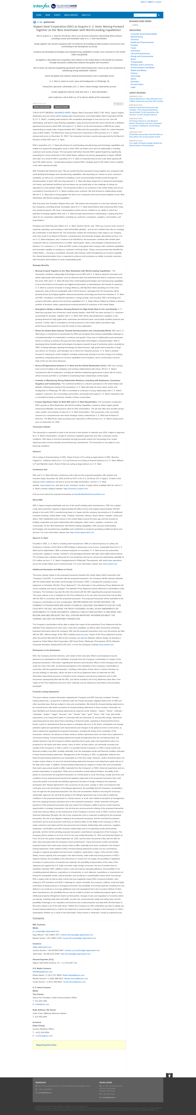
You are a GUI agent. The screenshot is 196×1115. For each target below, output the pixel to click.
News (47, 15)
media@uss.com (42, 1004)
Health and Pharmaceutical (142, 42)
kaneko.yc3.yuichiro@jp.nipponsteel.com (82, 950)
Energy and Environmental (142, 56)
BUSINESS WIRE (62, 113)
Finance (134, 73)
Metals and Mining (42, 107)
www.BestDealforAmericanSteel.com (89, 494)
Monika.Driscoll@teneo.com (76, 978)
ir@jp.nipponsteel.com (42, 947)
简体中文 (144, 2)
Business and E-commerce (142, 65)
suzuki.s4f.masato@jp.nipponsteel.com (79, 938)
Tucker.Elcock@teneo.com (74, 982)
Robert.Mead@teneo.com (74, 975)
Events (57, 15)
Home (38, 15)
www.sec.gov (82, 634)
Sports (133, 79)
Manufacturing (61, 107)
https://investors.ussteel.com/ (75, 489)
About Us (86, 15)
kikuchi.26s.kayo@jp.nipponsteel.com (77, 935)
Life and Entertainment (140, 53)
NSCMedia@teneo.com (43, 972)
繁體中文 (151, 2)
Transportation (137, 62)
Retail (133, 59)
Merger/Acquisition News (46, 1045)
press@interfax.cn (45, 1093)
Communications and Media (142, 67)
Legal (133, 87)
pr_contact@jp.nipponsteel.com (46, 931)
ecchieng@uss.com (44, 1036)
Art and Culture (137, 84)
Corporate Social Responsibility (144, 34)
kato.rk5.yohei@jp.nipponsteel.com (75, 954)
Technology (135, 76)
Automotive (135, 51)
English (158, 2)
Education (135, 81)
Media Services (71, 15)
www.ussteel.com (47, 485)
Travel (133, 48)
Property (134, 45)
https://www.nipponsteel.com (82, 532)
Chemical (135, 39)
